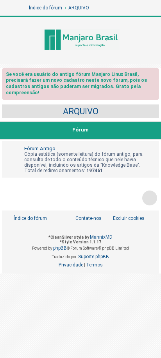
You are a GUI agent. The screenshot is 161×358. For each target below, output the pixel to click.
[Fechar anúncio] (153, 75)
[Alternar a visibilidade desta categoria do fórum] (154, 130)
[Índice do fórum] (80, 40)
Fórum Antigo (39, 148)
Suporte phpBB (93, 256)
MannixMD (101, 237)
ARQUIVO (80, 111)
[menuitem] (124, 218)
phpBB (60, 248)
